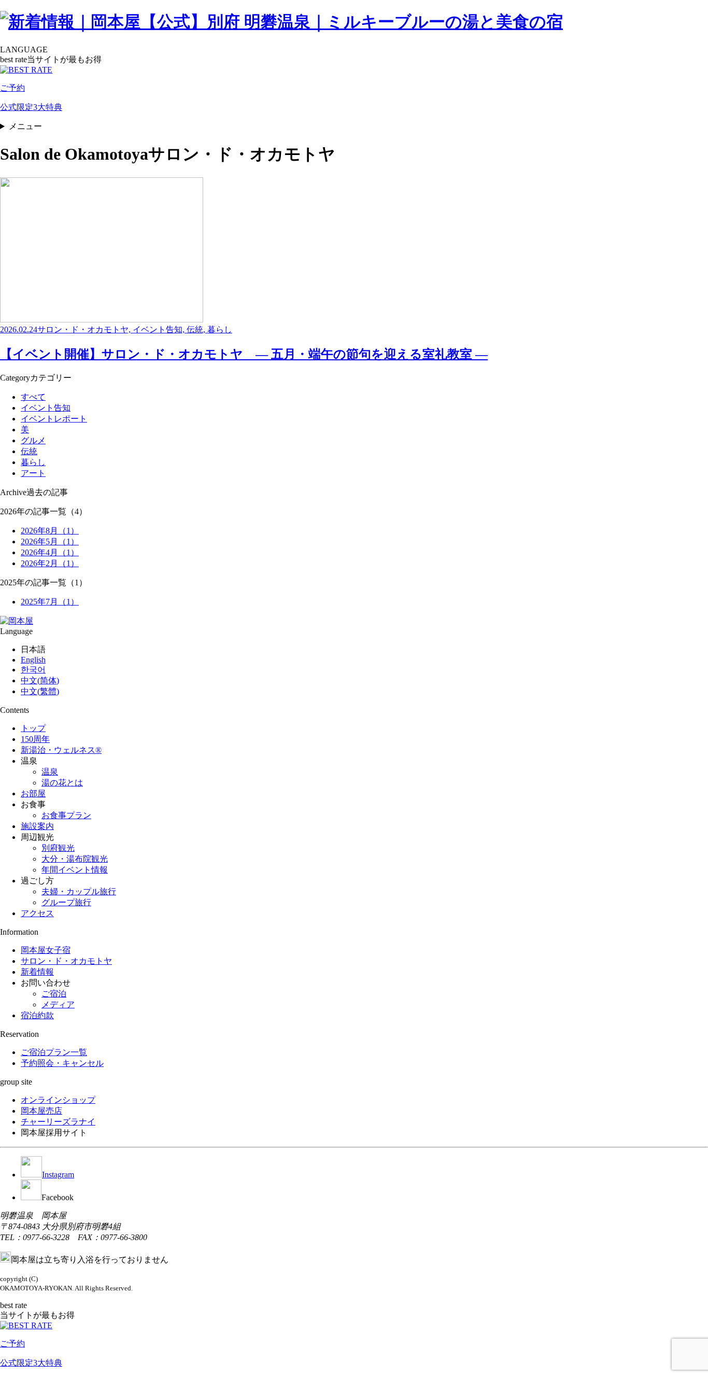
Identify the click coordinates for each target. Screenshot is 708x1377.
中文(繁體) (40, 691)
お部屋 (33, 793)
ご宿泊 (53, 993)
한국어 (33, 669)
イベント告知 (45, 407)
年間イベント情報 (74, 869)
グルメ (33, 440)
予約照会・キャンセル (62, 1063)
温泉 (49, 771)
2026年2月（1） (50, 563)
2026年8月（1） (50, 530)
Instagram (58, 1174)
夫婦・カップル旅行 (78, 891)
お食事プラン (66, 815)
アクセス (37, 913)
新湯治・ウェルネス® (61, 750)
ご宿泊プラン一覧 (54, 1052)
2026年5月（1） (50, 541)
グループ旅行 (66, 902)
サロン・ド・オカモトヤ (66, 961)
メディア (58, 1004)
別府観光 (58, 848)
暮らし (33, 462)
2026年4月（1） (50, 552)
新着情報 (37, 971)
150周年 (35, 739)
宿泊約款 (37, 1015)
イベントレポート (54, 418)
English (33, 659)
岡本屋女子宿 (45, 950)
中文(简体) (40, 680)
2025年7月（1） (50, 601)
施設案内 (37, 826)
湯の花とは (62, 782)
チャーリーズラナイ (58, 1121)
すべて (33, 396)
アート (33, 473)
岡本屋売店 (41, 1110)
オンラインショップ (58, 1099)
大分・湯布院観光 (74, 858)
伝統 (29, 451)
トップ (33, 728)
